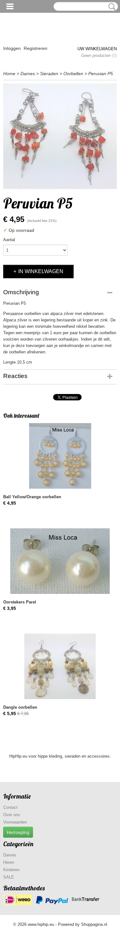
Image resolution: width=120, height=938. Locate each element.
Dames (27, 73)
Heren (8, 862)
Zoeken (111, 7)
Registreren (35, 48)
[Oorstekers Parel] (60, 561)
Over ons (11, 814)
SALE (8, 877)
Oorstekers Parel (19, 602)
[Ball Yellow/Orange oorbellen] (60, 456)
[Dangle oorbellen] (60, 666)
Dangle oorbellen (20, 707)
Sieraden (49, 73)
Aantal (9, 239)
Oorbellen (73, 73)
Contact (10, 807)
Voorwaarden (15, 822)
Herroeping (18, 832)
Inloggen (12, 48)
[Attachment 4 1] (60, 136)
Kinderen (11, 869)
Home (9, 73)
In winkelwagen (40, 271)
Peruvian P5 (100, 73)
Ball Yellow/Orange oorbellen (32, 496)
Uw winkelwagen (97, 48)
